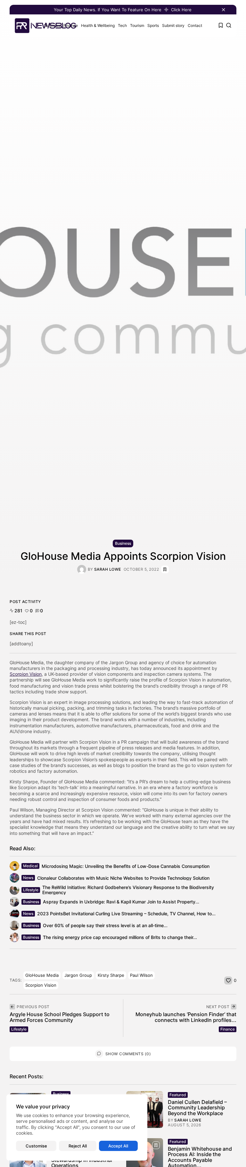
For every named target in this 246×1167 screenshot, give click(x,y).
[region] (76, 1127)
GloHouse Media (42, 975)
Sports (153, 25)
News (28, 877)
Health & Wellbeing (98, 25)
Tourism (137, 25)
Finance (227, 1029)
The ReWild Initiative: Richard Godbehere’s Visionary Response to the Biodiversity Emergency (128, 890)
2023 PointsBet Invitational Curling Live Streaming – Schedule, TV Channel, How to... (126, 913)
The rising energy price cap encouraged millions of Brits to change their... (120, 937)
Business (123, 543)
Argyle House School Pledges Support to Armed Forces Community (60, 1017)
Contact (195, 25)
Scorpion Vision (26, 674)
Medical (30, 865)
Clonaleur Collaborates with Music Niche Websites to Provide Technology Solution (123, 878)
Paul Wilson (141, 975)
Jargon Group (78, 975)
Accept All (118, 1145)
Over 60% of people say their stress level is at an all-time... (105, 925)
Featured (177, 1094)
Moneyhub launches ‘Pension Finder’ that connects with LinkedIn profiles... (185, 1017)
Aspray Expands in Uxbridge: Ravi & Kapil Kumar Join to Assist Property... (121, 901)
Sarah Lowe (107, 569)
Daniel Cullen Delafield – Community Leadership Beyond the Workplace (197, 1107)
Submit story (173, 25)
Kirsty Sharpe (111, 975)
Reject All (78, 1145)
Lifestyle (30, 889)
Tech (122, 25)
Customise (36, 1145)
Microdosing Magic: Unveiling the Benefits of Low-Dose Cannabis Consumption (125, 866)
